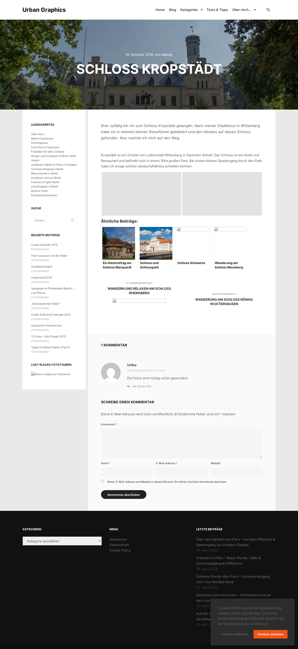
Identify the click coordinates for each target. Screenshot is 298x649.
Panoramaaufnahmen (44, 195)
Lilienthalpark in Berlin (44, 186)
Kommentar (109, 424)
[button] (270, 624)
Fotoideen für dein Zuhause (48, 151)
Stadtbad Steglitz (41, 266)
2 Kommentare (40, 297)
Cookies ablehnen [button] (234, 634)
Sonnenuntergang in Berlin (47, 169)
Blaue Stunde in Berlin (44, 173)
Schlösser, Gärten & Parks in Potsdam (54, 164)
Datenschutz (119, 545)
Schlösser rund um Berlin (46, 177)
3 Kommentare (40, 271)
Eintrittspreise (39, 142)
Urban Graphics (44, 9)
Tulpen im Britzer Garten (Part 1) (50, 347)
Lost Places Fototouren (45, 147)
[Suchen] (268, 10)
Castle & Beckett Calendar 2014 (50, 314)
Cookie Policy (120, 550)
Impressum (118, 539)
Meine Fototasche (42, 138)
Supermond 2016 (41, 277)
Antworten (141, 386)
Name (105, 463)
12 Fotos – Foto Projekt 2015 (48, 336)
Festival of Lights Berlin (45, 182)
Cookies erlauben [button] (270, 634)
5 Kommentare (40, 249)
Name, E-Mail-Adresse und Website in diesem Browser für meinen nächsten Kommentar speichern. (167, 481)
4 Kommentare (40, 260)
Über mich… (38, 134)
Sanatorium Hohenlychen (46, 325)
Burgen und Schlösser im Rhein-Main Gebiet (53, 158)
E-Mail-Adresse (166, 463)
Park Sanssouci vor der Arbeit (49, 255)
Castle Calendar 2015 (44, 244)
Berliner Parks (39, 190)
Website (215, 463)
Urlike (132, 365)
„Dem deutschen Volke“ (45, 303)
